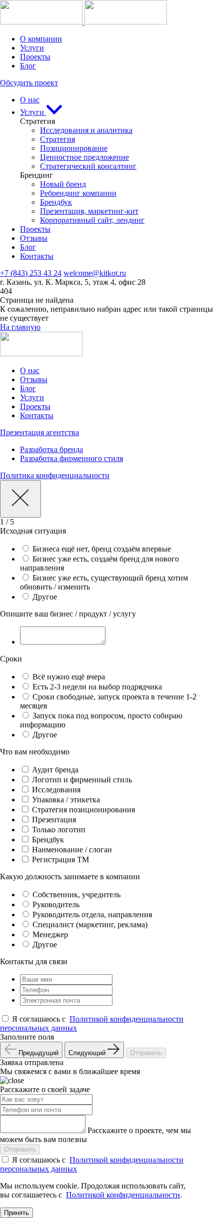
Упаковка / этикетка (66, 799)
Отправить (146, 1053)
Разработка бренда (51, 449)
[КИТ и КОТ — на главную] (83, 21)
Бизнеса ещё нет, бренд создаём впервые (101, 549)
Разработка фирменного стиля (71, 458)
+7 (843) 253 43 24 (31, 273)
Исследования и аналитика (86, 130)
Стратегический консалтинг (88, 166)
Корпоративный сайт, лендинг (92, 220)
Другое (44, 597)
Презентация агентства (39, 432)
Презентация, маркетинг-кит (89, 211)
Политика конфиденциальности (55, 475)
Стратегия (57, 139)
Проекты (35, 56)
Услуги (32, 47)
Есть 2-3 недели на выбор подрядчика (97, 686)
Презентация (54, 819)
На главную (20, 327)
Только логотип (59, 829)
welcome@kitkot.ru (95, 273)
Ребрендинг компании (78, 193)
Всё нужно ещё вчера (68, 676)
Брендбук (56, 202)
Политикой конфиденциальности (123, 1195)
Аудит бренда (55, 769)
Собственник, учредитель (76, 894)
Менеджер (50, 934)
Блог (28, 65)
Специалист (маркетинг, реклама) (90, 924)
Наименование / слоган (72, 849)
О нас (30, 99)
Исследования (56, 789)
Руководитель (56, 904)
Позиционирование (74, 148)
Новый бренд (63, 184)
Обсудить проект (29, 82)
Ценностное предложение (84, 157)
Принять (16, 1213)
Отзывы (34, 238)
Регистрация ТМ (60, 859)
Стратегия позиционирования (83, 809)
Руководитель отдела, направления (92, 914)
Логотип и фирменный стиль (82, 779)
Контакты (37, 256)
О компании (41, 38)
